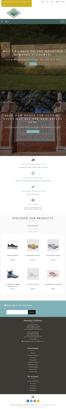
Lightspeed (40, 404)
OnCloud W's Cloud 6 (53, 255)
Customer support (33, 367)
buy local (33, 131)
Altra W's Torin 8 (33, 284)
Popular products (33, 231)
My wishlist (33, 388)
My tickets (33, 385)
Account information (33, 381)
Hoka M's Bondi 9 (13, 255)
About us (33, 353)
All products (33, 390)
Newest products (33, 228)
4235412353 (34, 339)
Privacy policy (33, 360)
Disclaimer (33, 357)
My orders (33, 383)
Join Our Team (33, 371)
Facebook (45, 407)
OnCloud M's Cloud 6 (33, 255)
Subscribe (31, 312)
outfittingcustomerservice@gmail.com (33, 341)
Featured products (33, 225)
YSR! (33, 64)
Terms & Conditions (33, 355)
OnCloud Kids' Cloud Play (53, 284)
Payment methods (33, 362)
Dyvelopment (52, 404)
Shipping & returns (33, 364)
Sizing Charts (33, 369)
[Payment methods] (32, 396)
